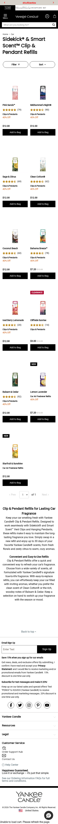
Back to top (27, 631)
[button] (48, 815)
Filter (14, 64)
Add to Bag (15, 132)
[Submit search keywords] (53, 24)
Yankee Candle (11, 717)
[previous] (4, 2)
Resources (8, 725)
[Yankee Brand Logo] (27, 16)
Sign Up (46, 649)
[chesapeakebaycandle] (38, 7)
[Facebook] (11, 705)
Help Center (11, 765)
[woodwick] (23, 7)
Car (12, 34)
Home (5, 34)
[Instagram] (29, 705)
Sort (41, 64)
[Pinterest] (38, 705)
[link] (12, 109)
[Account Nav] (47, 16)
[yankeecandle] (7, 7)
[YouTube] (47, 705)
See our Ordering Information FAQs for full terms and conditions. (26, 779)
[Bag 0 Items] (54, 16)
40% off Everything (29, 3)
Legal (5, 734)
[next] (53, 2)
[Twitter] (20, 705)
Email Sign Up (8, 642)
